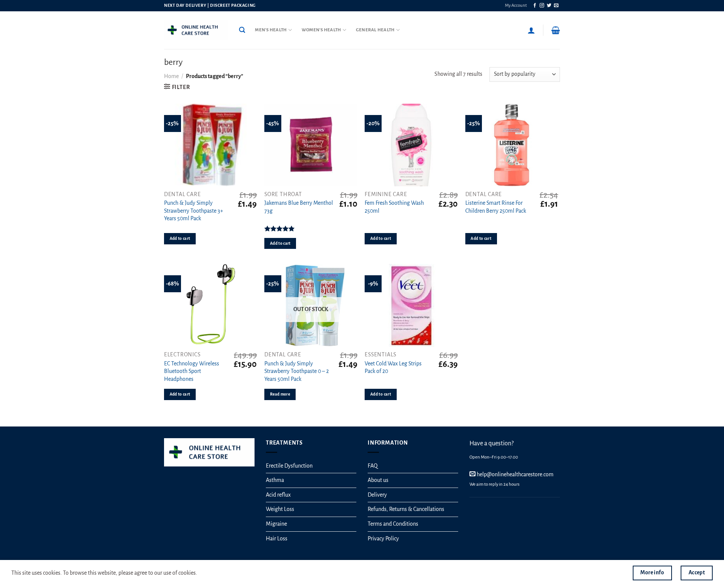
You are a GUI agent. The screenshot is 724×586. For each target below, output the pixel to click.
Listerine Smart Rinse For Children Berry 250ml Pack (495, 207)
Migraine (276, 524)
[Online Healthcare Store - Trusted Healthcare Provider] (196, 30)
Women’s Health (321, 30)
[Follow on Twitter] (549, 5)
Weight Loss (280, 509)
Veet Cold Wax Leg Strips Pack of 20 (393, 367)
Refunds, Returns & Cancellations (406, 509)
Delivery (377, 495)
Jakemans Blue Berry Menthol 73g (298, 207)
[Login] (531, 30)
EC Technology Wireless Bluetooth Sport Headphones (191, 371)
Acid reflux (278, 495)
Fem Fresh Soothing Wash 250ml (394, 207)
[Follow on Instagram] (542, 5)
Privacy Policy (383, 538)
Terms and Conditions (393, 524)
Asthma (275, 480)
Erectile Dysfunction (289, 466)
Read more (280, 394)
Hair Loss (276, 538)
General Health (375, 30)
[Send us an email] (556, 5)
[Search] (242, 30)
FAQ (372, 466)
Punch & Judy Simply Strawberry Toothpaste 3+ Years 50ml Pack (193, 210)
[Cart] (555, 30)
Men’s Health (271, 30)
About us (378, 480)
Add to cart (180, 238)
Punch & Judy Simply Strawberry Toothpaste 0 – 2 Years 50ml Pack (296, 371)
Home (171, 76)
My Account (516, 5)
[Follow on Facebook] (534, 5)
